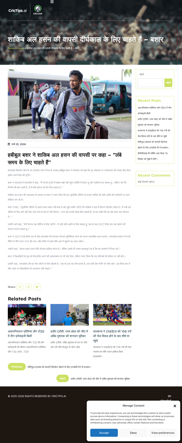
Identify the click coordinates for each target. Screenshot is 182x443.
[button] (175, 405)
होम (169, 396)
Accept (104, 432)
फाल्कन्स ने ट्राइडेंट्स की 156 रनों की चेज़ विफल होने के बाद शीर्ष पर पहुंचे (112, 336)
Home (11, 48)
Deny (133, 432)
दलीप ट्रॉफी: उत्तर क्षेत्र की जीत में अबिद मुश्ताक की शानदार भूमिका (69, 334)
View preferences (162, 432)
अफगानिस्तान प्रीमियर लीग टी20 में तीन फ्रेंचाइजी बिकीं (26, 334)
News (20, 48)
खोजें (142, 74)
